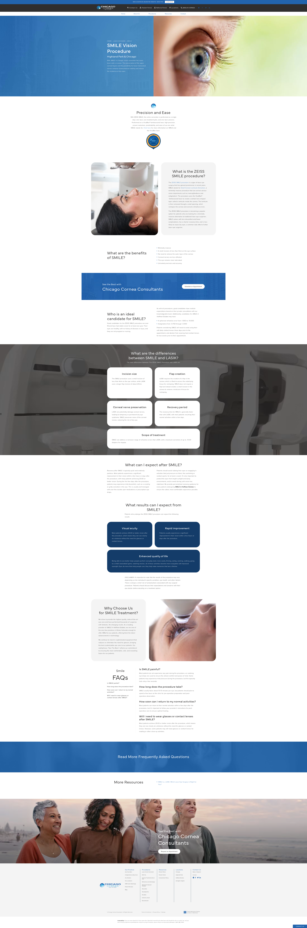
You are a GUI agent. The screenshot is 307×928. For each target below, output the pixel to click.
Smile (129, 41)
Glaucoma (144, 889)
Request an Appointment (169, 851)
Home (109, 41)
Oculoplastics (145, 892)
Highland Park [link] (179, 875)
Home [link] (123, 14)
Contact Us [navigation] (133, 8)
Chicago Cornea (178, 837)
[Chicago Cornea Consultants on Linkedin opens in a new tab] (209, 7)
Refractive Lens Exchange (148, 882)
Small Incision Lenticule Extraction (193, 188)
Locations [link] (174, 8)
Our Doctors (128, 878)
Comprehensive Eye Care (131, 875)
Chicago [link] (178, 872)
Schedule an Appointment (193, 286)
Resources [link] (168, 14)
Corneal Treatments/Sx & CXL (148, 878)
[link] (188, 8)
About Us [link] (137, 14)
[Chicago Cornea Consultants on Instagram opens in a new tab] (199, 7)
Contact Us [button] (300, 926)
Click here (147, 128)
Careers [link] (195, 875)
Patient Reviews (129, 887)
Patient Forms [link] (162, 875)
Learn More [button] (169, 2)
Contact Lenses (146, 897)
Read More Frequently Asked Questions (153, 756)
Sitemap (163, 912)
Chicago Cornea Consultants (132, 287)
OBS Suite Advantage (130, 884)
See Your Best (128, 872)
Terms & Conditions (146, 912)
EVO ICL (144, 875)
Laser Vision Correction (148, 872)
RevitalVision (145, 900)
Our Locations (128, 881)
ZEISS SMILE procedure (180, 182)
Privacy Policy (156, 912)
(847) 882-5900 (180, 922)
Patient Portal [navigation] (147, 8)
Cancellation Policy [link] (163, 878)
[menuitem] (198, 8)
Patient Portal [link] (162, 872)
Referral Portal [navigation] (161, 8)
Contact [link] (183, 14)
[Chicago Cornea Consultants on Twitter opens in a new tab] (206, 7)
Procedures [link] (152, 14)
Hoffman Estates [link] (180, 878)
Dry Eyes (144, 895)
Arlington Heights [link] (180, 881)
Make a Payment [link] (197, 872)
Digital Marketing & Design (193, 912)
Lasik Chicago (119, 41)
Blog (126, 889)
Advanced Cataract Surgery (147, 885)
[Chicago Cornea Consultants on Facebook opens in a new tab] (202, 7)
